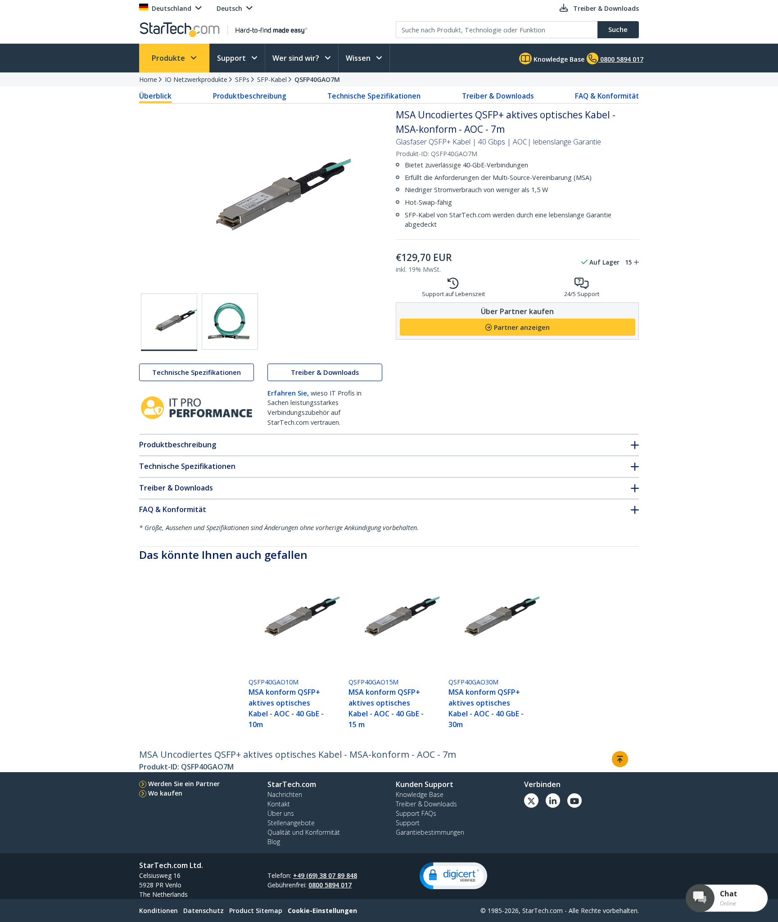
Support (232, 58)
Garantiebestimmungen (430, 832)
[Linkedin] (553, 800)
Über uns (280, 813)
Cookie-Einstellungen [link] (322, 910)
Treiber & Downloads (498, 96)
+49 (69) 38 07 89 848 (325, 875)
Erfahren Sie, (288, 393)
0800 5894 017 (330, 885)
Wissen (359, 58)
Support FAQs (416, 813)
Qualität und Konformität (303, 832)
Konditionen (158, 910)
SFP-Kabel (272, 79)
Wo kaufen (165, 793)
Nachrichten (284, 794)
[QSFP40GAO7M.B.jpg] (230, 321)
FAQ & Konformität (607, 96)
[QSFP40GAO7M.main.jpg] (169, 322)
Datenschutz (203, 910)
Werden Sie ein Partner (184, 783)
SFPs (242, 79)
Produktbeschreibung (249, 96)
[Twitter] (531, 800)
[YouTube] (574, 800)
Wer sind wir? (296, 58)
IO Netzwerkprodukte (196, 79)
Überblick (155, 96)
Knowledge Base (558, 59)
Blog (273, 841)
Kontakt (278, 804)
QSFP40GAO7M (317, 79)
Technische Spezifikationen (374, 96)
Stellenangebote (291, 823)
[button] (453, 876)
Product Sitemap (255, 910)
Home (148, 79)
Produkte (169, 58)
